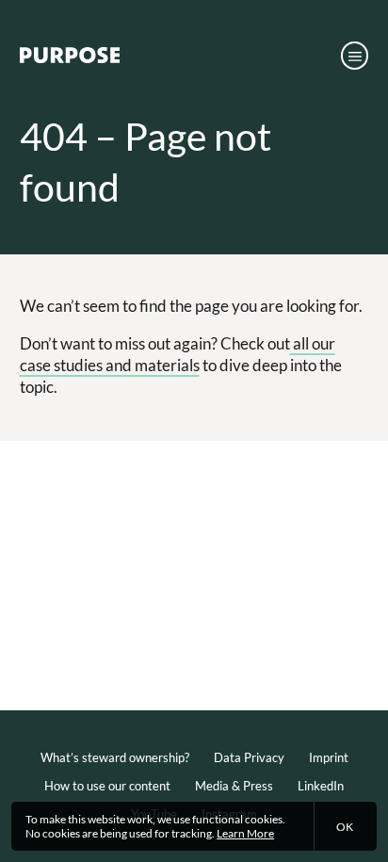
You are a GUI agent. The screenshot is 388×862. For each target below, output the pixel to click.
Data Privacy (249, 757)
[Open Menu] (355, 55)
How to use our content (107, 785)
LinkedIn (321, 785)
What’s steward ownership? (114, 757)
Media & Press (234, 785)
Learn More (245, 833)
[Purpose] (70, 59)
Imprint (328, 757)
